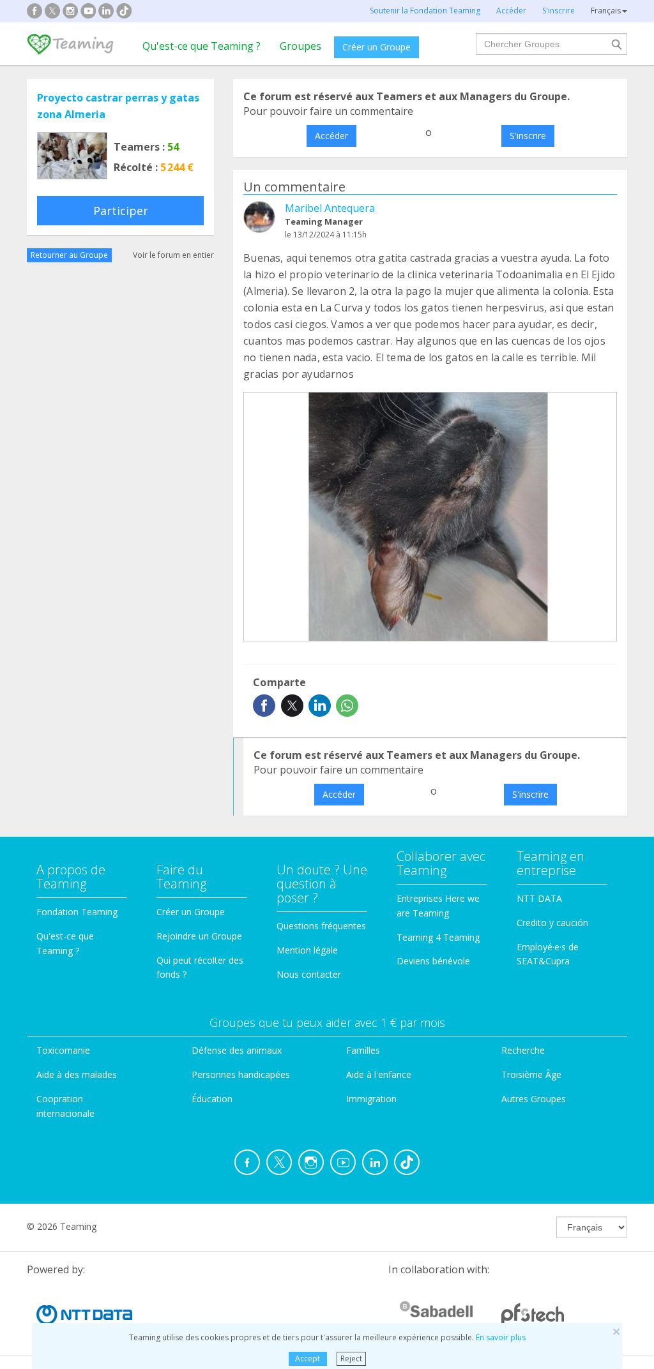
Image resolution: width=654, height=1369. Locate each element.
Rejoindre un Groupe (199, 936)
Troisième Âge (531, 1074)
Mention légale (307, 950)
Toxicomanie (63, 1050)
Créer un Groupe (376, 47)
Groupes (300, 46)
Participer (120, 210)
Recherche (523, 1050)
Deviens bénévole (433, 961)
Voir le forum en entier (173, 255)
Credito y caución (552, 922)
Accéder (331, 136)
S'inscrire (528, 136)
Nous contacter (309, 974)
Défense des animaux (237, 1050)
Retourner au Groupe (69, 255)
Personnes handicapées (241, 1074)
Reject (351, 1358)
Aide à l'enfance (378, 1074)
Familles (363, 1050)
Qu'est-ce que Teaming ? (201, 46)
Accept (307, 1358)
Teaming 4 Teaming (438, 937)
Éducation (212, 1099)
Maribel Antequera (330, 208)
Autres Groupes (533, 1099)
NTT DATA (539, 898)
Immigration (371, 1099)
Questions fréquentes (321, 926)
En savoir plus (501, 1337)
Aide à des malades (76, 1074)
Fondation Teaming (77, 912)
